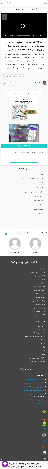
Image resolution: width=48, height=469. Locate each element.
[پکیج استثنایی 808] (24, 121)
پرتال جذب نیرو (40, 304)
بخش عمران (41, 326)
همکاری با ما (41, 283)
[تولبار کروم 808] (44, 412)
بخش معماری (41, 329)
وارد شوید (24, 94)
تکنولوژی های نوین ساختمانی (18, 9)
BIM (41, 174)
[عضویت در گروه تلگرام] (44, 453)
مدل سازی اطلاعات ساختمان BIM (35, 336)
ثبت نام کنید (15, 94)
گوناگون (40, 213)
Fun (41, 218)
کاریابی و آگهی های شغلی (37, 361)
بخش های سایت (40, 321)
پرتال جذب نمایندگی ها (38, 301)
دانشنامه (43, 354)
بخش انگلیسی (42, 403)
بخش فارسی (42, 400)
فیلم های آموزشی (37, 196)
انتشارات (42, 347)
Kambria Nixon (15, 252)
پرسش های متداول (39, 308)
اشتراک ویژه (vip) (39, 286)
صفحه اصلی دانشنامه (24, 160)
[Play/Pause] (6, 36)
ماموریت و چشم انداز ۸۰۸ (37, 272)
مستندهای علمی (38, 200)
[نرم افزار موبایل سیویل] (44, 424)
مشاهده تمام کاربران (24, 233)
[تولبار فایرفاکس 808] (44, 418)
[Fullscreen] (44, 36)
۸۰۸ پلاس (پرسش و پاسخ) (37, 358)
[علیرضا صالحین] (37, 85)
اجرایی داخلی (39, 187)
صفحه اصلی (42, 9)
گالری (35, 9)
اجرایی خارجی (38, 183)
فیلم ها (30, 9)
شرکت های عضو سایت (38, 293)
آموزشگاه (42, 340)
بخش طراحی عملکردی (38, 333)
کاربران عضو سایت (39, 290)
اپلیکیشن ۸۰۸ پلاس (39, 276)
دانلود (3, 83)
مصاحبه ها (39, 205)
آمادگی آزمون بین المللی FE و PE (32, 178)
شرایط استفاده (40, 297)
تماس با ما (41, 279)
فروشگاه (43, 343)
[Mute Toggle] (40, 36)
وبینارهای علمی (38, 209)
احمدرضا (35, 252)
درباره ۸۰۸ (42, 269)
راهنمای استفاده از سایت (37, 311)
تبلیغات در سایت (40, 315)
